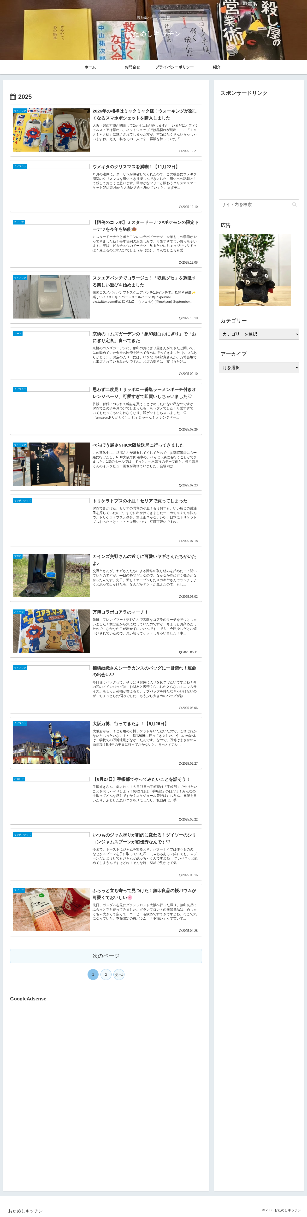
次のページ (106, 956)
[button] (294, 204)
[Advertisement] (50, 1052)
